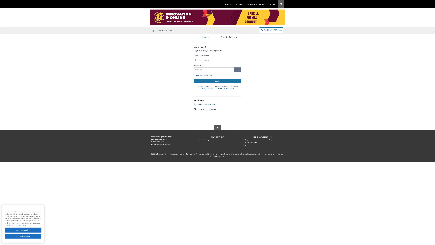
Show (238, 70)
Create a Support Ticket (206, 109)
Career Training (203, 140)
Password (197, 66)
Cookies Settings (23, 236)
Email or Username (201, 56)
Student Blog (267, 140)
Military (245, 140)
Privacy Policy (206, 88)
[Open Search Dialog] (281, 4)
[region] (23, 224)
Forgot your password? (203, 75)
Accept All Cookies (23, 230)
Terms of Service (222, 88)
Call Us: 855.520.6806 (271, 30)
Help (244, 145)
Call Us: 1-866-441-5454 (206, 104)
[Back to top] (217, 136)
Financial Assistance (250, 142)
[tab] (206, 37)
